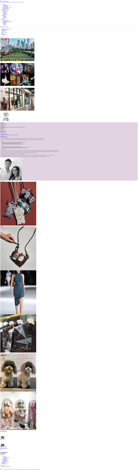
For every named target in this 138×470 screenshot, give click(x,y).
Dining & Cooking (4, 34)
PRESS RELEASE (5, 460)
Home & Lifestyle (4, 30)
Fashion (3, 28)
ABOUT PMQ (5, 456)
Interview (4, 17)
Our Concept (4, 4)
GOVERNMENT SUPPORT (6, 457)
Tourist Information (5, 14)
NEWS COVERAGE (5, 461)
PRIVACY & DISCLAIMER (5, 463)
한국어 (5, 1)
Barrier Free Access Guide (6, 8)
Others (2, 33)
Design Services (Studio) (4, 32)
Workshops (4, 12)
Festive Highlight (5, 13)
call (4, 129)
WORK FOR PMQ (4, 462)
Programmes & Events (5, 11)
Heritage (3, 19)
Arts (2, 31)
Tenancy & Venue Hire (5, 6)
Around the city (5, 24)
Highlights (4, 15)
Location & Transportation (6, 5)
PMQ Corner (4, 16)
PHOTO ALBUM (5, 458)
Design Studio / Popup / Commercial (7, 7)
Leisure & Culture (5, 18)
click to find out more (36, 469)
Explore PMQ (4, 23)
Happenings (3, 10)
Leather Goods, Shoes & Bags (5, 29)
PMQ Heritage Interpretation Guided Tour (8, 21)
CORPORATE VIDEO (6, 459)
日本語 (7, 1)
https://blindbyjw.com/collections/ (4, 136)
